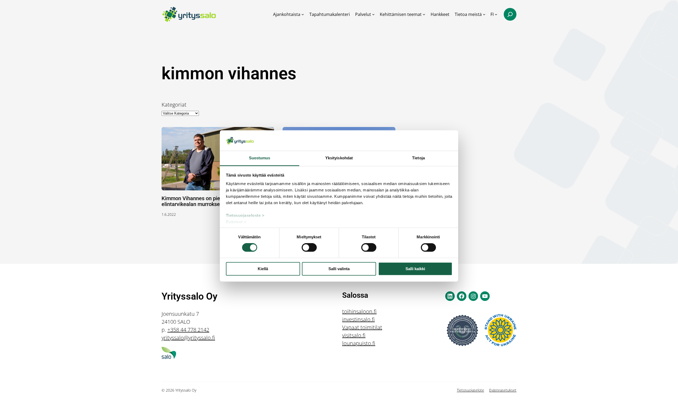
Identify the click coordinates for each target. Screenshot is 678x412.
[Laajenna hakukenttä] (510, 14)
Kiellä (263, 268)
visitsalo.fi (353, 335)
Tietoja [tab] (418, 158)
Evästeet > (236, 222)
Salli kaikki (415, 268)
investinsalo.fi (358, 319)
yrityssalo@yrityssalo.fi (188, 337)
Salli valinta (339, 268)
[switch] (309, 247)
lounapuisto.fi (358, 343)
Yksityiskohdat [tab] (339, 158)
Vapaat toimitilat (362, 327)
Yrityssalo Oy (189, 296)
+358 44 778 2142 (188, 329)
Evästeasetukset (502, 390)
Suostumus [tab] (259, 158)
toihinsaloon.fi (359, 311)
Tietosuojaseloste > (245, 215)
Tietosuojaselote (470, 390)
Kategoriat (174, 104)
